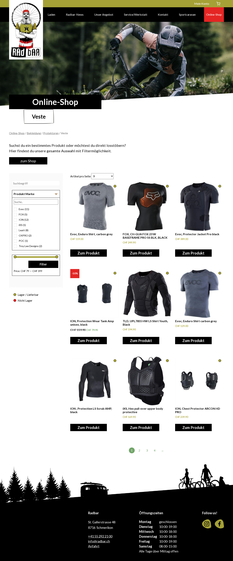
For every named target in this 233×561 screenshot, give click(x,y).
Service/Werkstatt (135, 14)
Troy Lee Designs (30, 246)
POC (23, 240)
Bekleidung (34, 133)
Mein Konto (201, 3)
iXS (22, 224)
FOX (23, 214)
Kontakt (163, 14)
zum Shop (28, 161)
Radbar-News (75, 14)
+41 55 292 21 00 (100, 536)
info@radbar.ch (99, 541)
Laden (51, 14)
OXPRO (25, 235)
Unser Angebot (103, 14)
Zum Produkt (89, 253)
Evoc (24, 209)
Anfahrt (93, 546)
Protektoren (51, 133)
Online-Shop (214, 14)
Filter (43, 264)
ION (24, 219)
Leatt (23, 230)
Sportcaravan (187, 14)
